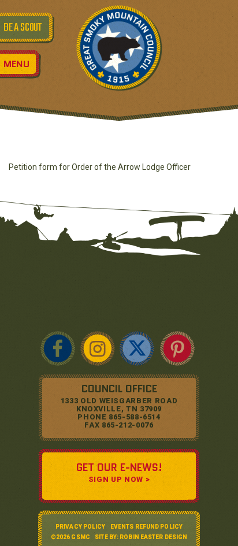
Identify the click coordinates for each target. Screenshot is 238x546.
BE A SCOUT (22, 27)
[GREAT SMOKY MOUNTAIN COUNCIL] (119, 47)
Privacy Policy (80, 526)
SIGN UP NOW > (119, 479)
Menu (16, 63)
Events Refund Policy (146, 526)
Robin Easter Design (153, 537)
